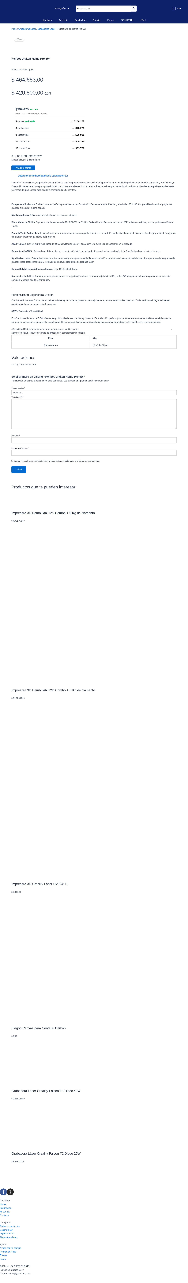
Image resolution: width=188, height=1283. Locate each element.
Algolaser (47, 20)
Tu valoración (17, 397)
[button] (62, 8)
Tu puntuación (18, 388)
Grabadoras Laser (27, 29)
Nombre (15, 435)
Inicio (14, 29)
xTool (143, 20)
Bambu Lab (80, 20)
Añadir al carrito (23, 168)
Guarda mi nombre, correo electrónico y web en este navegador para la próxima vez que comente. (57, 461)
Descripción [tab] (24, 176)
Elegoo (110, 20)
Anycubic (63, 20)
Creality (96, 20)
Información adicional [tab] (40, 176)
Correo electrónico (20, 448)
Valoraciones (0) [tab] (60, 176)
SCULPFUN (127, 20)
